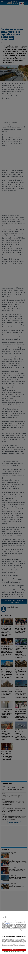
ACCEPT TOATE (14, 949)
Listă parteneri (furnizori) (6, 946)
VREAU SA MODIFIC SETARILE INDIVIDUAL (14, 951)
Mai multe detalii (7, 923)
